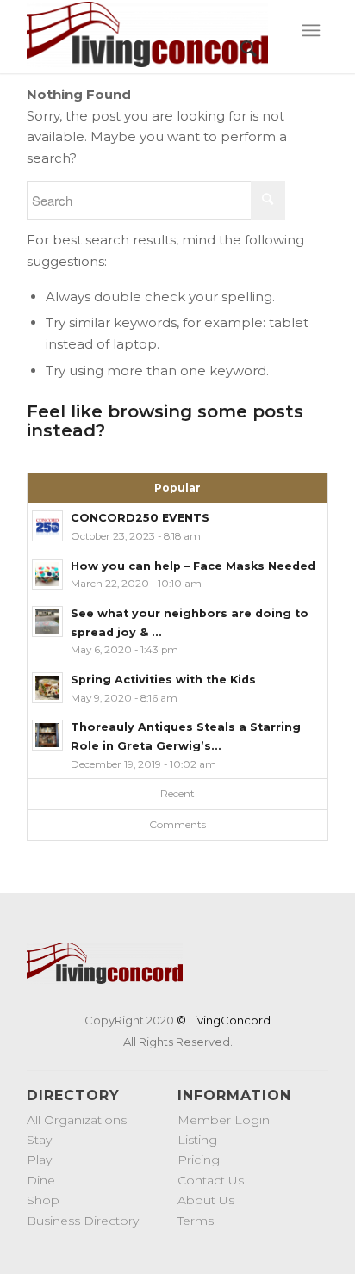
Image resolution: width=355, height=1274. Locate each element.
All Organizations (77, 1120)
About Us (206, 1200)
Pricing (199, 1159)
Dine (41, 1180)
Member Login (224, 1120)
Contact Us (211, 1180)
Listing (197, 1139)
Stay (39, 1139)
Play (39, 1159)
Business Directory (83, 1220)
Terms (196, 1220)
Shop (43, 1200)
